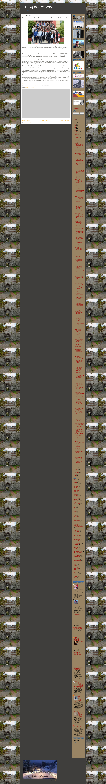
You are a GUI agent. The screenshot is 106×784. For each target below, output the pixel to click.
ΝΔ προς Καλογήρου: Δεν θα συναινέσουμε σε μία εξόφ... (79, 151)
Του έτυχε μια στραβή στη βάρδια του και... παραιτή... (79, 427)
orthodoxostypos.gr (78, 627)
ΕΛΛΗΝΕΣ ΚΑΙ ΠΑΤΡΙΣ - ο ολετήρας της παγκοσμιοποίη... (79, 434)
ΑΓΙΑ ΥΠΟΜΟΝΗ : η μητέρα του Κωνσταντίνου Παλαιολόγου (78, 167)
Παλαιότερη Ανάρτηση (64, 120)
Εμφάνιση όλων (82, 736)
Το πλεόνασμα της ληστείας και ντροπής (79, 214)
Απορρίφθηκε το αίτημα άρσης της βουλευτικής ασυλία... (79, 277)
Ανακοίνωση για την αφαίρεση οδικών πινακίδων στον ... (78, 354)
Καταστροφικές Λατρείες (78, 517)
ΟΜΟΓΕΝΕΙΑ (76, 544)
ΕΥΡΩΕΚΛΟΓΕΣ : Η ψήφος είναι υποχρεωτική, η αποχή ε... (79, 431)
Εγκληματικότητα (77, 495)
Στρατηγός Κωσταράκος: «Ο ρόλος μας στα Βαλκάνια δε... (79, 461)
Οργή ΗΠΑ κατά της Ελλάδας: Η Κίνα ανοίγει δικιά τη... (79, 442)
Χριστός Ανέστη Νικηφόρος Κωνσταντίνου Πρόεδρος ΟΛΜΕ (78, 438)
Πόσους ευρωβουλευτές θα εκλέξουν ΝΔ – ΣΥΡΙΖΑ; (79, 409)
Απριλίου (76, 467)
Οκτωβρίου (77, 134)
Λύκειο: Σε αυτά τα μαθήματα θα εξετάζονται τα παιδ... (79, 405)
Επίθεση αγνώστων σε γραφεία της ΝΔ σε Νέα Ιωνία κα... (79, 245)
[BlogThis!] (45, 85)
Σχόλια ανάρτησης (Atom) (31, 122)
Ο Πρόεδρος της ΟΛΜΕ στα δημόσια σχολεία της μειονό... (79, 147)
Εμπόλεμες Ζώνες (77, 503)
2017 (75, 475)
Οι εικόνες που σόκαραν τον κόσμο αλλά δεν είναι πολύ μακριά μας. (80, 643)
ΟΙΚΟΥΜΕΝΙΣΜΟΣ (77, 543)
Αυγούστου (77, 137)
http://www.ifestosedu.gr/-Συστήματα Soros (78, 756)
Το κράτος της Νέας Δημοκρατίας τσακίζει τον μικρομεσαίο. (80, 714)
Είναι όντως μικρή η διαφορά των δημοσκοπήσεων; (78, 241)
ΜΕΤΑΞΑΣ (75, 532)
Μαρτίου (76, 469)
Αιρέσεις (75, 481)
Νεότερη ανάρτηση (27, 120)
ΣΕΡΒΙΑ (75, 569)
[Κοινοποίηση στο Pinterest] (48, 85)
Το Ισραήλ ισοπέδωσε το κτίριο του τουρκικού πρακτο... (79, 396)
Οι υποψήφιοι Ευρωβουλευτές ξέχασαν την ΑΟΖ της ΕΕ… (79, 358)
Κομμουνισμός (76, 521)
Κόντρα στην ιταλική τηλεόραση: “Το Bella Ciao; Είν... (79, 412)
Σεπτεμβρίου (77, 136)
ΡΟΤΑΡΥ (75, 564)
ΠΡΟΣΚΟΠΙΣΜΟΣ (77, 559)
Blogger (56, 780)
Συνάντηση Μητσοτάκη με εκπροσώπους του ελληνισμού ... (79, 264)
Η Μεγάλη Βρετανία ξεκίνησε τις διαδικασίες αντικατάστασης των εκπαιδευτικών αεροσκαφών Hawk (78, 617)
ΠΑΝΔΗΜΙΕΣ (76, 547)
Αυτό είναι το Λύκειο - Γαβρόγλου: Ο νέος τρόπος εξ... (78, 267)
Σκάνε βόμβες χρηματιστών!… (78, 400)
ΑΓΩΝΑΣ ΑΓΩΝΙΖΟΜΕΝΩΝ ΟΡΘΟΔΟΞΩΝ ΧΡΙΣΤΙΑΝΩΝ (77, 639)
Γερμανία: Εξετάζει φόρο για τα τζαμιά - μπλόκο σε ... (79, 316)
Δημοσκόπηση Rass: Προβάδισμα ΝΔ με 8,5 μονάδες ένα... (79, 238)
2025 (75, 121)
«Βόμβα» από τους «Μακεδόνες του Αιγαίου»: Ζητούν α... (79, 402)
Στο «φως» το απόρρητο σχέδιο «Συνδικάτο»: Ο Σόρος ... (79, 270)
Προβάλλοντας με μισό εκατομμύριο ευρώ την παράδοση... (79, 340)
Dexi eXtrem (76, 599)
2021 (75, 127)
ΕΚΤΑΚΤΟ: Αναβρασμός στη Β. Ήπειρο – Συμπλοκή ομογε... (79, 368)
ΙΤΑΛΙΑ (75, 515)
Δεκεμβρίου (77, 131)
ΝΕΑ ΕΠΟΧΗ (76, 536)
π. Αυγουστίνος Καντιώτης (77, 653)
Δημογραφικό (76, 491)
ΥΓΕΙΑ (75, 577)
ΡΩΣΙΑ (75, 565)
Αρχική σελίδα (45, 120)
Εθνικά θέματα (76, 496)
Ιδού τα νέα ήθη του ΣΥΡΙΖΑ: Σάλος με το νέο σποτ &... (79, 274)
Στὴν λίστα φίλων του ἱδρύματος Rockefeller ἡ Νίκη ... (79, 160)
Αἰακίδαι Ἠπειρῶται (78, 310)
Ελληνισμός (33, 87)
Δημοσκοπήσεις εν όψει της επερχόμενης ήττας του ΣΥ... (79, 291)
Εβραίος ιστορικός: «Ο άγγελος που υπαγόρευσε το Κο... (79, 347)
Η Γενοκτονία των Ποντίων (78, 255)
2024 (75, 122)
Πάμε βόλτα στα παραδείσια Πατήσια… (79, 390)
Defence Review (77, 614)
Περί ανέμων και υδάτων (78, 551)
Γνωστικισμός (76, 490)
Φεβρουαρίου (77, 470)
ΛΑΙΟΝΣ (75, 523)
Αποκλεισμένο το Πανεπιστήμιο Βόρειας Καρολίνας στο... (79, 465)
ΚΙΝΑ (75, 519)
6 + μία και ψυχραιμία (78, 258)
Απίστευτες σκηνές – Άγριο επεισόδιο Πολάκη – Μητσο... (78, 350)
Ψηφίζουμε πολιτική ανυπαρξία (78, 235)
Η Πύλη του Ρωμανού (38, 7)
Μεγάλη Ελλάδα (76, 530)
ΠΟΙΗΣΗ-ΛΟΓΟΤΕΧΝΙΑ (78, 552)
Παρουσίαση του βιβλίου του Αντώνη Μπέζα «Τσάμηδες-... (79, 343)
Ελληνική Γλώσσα (77, 500)
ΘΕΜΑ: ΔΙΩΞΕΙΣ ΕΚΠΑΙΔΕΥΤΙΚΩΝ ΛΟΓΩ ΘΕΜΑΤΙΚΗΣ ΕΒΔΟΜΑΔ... (78, 181)
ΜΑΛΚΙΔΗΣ (76, 695)
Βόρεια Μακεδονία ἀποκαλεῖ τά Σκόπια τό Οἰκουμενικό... (79, 312)
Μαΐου (76, 142)
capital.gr (76, 681)
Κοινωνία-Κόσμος (77, 520)
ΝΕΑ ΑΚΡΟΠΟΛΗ (77, 535)
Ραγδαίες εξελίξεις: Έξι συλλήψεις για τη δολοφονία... (78, 204)
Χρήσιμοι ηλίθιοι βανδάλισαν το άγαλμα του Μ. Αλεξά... (79, 445)
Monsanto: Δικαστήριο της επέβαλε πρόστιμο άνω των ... (79, 307)
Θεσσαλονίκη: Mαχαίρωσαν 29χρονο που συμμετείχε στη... (79, 248)
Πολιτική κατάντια (77, 555)
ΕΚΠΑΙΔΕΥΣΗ (27, 87)
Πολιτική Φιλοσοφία (77, 557)
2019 (75, 130)
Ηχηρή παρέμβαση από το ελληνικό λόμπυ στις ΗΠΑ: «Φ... (79, 323)
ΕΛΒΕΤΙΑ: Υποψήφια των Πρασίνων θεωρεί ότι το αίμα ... (79, 171)
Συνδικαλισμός (76, 573)
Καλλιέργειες (76, 516)
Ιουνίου (76, 140)
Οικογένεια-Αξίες (77, 540)
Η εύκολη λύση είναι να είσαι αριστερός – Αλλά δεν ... (79, 327)
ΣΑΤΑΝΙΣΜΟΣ (76, 568)
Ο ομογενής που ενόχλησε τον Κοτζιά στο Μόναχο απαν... (79, 304)
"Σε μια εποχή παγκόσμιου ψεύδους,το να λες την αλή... (79, 380)
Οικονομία (75, 542)
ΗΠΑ (74, 507)
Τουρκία (75, 576)
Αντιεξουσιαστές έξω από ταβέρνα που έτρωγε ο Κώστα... (79, 163)
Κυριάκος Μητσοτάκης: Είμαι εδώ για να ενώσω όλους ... (79, 229)
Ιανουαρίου (77, 472)
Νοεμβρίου (77, 133)
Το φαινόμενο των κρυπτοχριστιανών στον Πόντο (79, 251)
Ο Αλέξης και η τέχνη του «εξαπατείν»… (79, 219)
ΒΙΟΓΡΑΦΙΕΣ (76, 486)
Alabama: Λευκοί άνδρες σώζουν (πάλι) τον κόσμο (79, 225)
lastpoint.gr (76, 725)
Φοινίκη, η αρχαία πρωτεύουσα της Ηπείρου (78, 330)
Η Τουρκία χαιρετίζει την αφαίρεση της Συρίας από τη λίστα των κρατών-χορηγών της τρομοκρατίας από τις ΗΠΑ (78, 685)
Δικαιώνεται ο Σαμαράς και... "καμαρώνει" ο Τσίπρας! (79, 210)
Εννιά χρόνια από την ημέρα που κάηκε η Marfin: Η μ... (78, 365)
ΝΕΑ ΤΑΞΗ (76, 538)
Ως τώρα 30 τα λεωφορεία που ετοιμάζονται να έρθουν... (79, 216)
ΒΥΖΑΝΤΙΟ (76, 488)
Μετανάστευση (76, 531)
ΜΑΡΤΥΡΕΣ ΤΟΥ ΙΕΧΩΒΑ (78, 526)
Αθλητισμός (76, 479)
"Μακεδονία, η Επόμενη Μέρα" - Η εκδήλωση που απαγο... (79, 387)
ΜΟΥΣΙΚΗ (75, 534)
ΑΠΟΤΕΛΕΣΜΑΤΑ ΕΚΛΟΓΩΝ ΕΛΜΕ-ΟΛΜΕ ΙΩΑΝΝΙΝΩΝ (78, 287)
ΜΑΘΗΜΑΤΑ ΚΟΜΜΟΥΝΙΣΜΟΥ (77, 525)
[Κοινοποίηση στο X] (46, 85)
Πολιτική (75, 553)
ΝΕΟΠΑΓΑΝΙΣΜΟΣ (77, 539)
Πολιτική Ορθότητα (77, 556)
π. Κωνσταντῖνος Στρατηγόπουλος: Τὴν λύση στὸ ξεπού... (79, 297)
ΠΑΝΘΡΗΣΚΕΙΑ (76, 548)
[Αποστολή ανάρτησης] (42, 85)
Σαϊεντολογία (76, 567)
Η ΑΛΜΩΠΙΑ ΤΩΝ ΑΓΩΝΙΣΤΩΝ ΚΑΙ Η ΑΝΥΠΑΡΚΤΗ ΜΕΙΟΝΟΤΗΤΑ (78, 421)
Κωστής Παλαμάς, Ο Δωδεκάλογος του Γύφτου (78, 458)
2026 (75, 119)
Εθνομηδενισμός (77, 498)
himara (23, 83)
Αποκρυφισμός (76, 483)
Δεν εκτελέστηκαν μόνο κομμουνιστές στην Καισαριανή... (79, 454)
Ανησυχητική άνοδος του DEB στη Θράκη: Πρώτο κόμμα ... (79, 188)
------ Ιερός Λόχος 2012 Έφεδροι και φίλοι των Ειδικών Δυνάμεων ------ (78, 711)
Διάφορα (75, 492)
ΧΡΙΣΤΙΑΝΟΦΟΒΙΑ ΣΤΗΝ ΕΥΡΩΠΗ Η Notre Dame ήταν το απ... (79, 376)
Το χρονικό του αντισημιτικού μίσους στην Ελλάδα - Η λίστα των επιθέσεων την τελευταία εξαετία (78, 603)
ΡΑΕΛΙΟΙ (75, 561)
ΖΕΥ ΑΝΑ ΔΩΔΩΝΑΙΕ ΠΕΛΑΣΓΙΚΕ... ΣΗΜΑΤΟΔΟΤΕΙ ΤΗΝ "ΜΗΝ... (79, 320)
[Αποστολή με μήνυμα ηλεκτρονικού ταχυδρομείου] (44, 85)
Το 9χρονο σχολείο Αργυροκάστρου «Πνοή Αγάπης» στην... (79, 222)
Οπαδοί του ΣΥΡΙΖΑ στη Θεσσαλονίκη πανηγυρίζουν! (79, 207)
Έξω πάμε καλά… (78, 374)
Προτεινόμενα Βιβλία (77, 560)
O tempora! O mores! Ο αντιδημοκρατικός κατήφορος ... (79, 361)
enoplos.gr (76, 584)
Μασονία (75, 528)
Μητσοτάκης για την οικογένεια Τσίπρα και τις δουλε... (79, 333)
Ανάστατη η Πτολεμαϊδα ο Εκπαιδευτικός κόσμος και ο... (79, 232)
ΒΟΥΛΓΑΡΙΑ (76, 487)
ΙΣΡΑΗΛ (75, 512)
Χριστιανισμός (76, 578)
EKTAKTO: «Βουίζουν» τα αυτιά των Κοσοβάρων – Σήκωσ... (79, 184)
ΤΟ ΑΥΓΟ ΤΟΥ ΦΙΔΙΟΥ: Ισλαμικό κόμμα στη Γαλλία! (79, 260)
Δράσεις (75, 494)
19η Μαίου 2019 (77, 256)
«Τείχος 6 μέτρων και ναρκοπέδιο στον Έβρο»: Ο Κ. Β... (78, 177)
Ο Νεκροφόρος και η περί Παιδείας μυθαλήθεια (79, 191)
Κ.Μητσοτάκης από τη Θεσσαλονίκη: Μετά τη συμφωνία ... (79, 194)
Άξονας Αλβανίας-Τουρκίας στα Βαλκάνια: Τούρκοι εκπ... (79, 393)
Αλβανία (75, 482)
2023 (75, 124)
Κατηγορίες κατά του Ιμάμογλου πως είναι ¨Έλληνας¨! (79, 294)
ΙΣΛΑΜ (75, 511)
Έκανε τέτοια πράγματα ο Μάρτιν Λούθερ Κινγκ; (79, 154)
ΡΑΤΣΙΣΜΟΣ (76, 563)
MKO (75, 580)
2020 (75, 128)
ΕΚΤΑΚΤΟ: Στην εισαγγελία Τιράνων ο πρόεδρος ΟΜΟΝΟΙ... (79, 144)
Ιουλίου (76, 139)
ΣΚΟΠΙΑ (75, 572)
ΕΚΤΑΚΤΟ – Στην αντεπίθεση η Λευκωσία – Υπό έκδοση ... (79, 371)
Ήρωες (75, 508)
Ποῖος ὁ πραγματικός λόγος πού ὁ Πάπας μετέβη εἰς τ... (79, 284)
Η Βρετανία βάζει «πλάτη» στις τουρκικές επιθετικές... (79, 301)
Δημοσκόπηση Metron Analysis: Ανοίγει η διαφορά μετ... (79, 200)
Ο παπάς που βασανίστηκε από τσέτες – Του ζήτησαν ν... (79, 416)
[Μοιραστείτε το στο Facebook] (47, 85)
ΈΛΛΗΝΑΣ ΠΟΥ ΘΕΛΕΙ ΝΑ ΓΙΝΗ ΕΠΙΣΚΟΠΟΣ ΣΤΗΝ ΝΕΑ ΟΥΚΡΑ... (79, 197)
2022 (75, 125)
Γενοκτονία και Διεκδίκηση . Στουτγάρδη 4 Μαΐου (79, 424)
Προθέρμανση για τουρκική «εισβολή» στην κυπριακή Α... (78, 449)
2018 (75, 474)
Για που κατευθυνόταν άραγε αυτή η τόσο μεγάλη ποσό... (78, 337)
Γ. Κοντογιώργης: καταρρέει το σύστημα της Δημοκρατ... (79, 157)
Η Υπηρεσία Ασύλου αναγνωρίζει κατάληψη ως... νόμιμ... (79, 280)
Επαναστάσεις (76, 504)
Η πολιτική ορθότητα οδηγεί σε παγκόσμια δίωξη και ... (79, 384)
